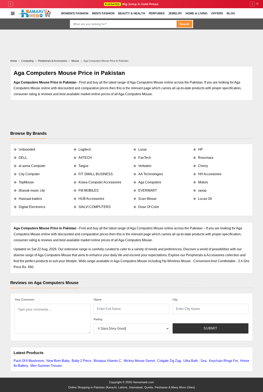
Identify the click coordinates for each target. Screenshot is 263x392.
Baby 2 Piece (81, 360)
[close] (257, 4)
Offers (217, 13)
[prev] (10, 4)
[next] (252, 4)
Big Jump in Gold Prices (133, 4)
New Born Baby (57, 360)
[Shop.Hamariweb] (34, 13)
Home (13, 60)
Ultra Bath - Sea (194, 360)
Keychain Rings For (223, 360)
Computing (27, 60)
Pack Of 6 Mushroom (29, 360)
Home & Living (197, 13)
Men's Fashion (103, 13)
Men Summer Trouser (46, 365)
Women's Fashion (74, 13)
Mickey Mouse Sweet (139, 360)
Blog (231, 13)
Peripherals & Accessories (52, 60)
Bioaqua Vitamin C (107, 360)
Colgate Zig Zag (169, 360)
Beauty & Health (131, 13)
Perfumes (157, 13)
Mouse (75, 60)
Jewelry (175, 13)
